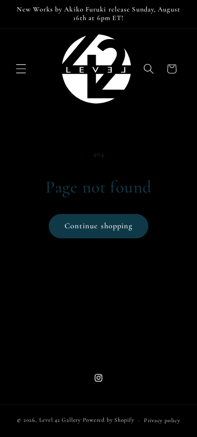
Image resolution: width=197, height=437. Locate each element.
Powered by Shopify (108, 420)
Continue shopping (99, 226)
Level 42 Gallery (60, 420)
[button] (21, 68)
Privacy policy (162, 420)
